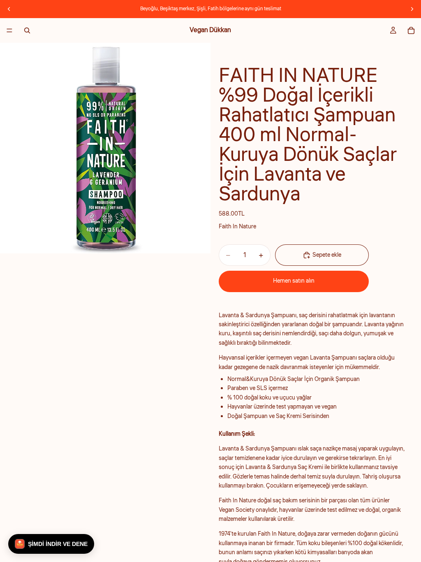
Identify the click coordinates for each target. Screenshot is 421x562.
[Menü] (9, 30)
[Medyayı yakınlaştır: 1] (105, 148)
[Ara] (27, 30)
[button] (51, 544)
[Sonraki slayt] (412, 9)
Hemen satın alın (294, 281)
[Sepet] (411, 30)
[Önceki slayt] (9, 9)
